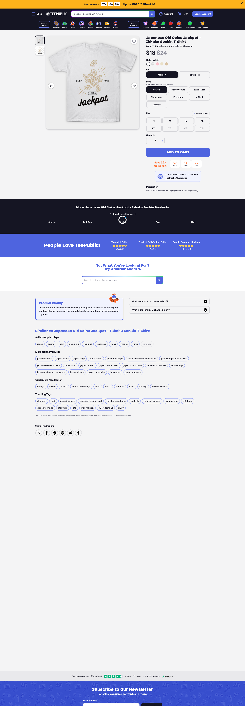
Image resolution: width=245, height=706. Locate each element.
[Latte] (166, 63)
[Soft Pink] (157, 63)
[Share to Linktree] (54, 432)
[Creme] (161, 63)
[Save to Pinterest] (62, 432)
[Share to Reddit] (70, 432)
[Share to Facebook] (46, 432)
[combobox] (110, 14)
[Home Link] (56, 14)
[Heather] (152, 63)
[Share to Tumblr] (78, 432)
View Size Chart (202, 113)
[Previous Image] (51, 86)
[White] (148, 63)
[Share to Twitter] (38, 432)
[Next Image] (134, 86)
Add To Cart (177, 152)
